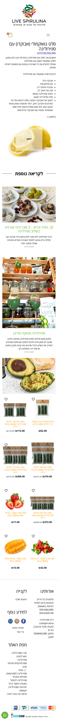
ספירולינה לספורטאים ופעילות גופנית (16, 675)
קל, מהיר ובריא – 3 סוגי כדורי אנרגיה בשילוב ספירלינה (29, 229)
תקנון (51, 637)
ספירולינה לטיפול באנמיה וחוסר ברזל (18, 682)
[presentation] (2, 145)
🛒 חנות (23, 670)
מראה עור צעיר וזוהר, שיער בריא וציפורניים (16, 695)
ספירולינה (22, 659)
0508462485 (40, 633)
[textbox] (29, 48)
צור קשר (20, 631)
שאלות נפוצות (18, 627)
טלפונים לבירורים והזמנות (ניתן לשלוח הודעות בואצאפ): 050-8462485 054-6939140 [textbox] (44, 602)
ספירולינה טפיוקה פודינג (29, 333)
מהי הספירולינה (19, 653)
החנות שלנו (21, 599)
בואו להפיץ (22, 656)
